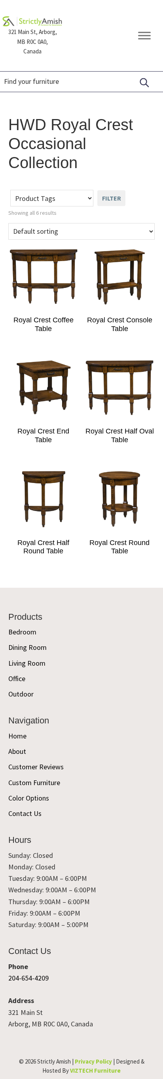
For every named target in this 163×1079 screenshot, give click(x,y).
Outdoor (21, 694)
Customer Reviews (36, 766)
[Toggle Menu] (144, 36)
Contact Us (25, 813)
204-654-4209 (28, 977)
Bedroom (22, 631)
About (17, 751)
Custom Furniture (34, 782)
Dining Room (27, 647)
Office (16, 678)
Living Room (26, 663)
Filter (111, 198)
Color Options (28, 798)
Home (17, 735)
